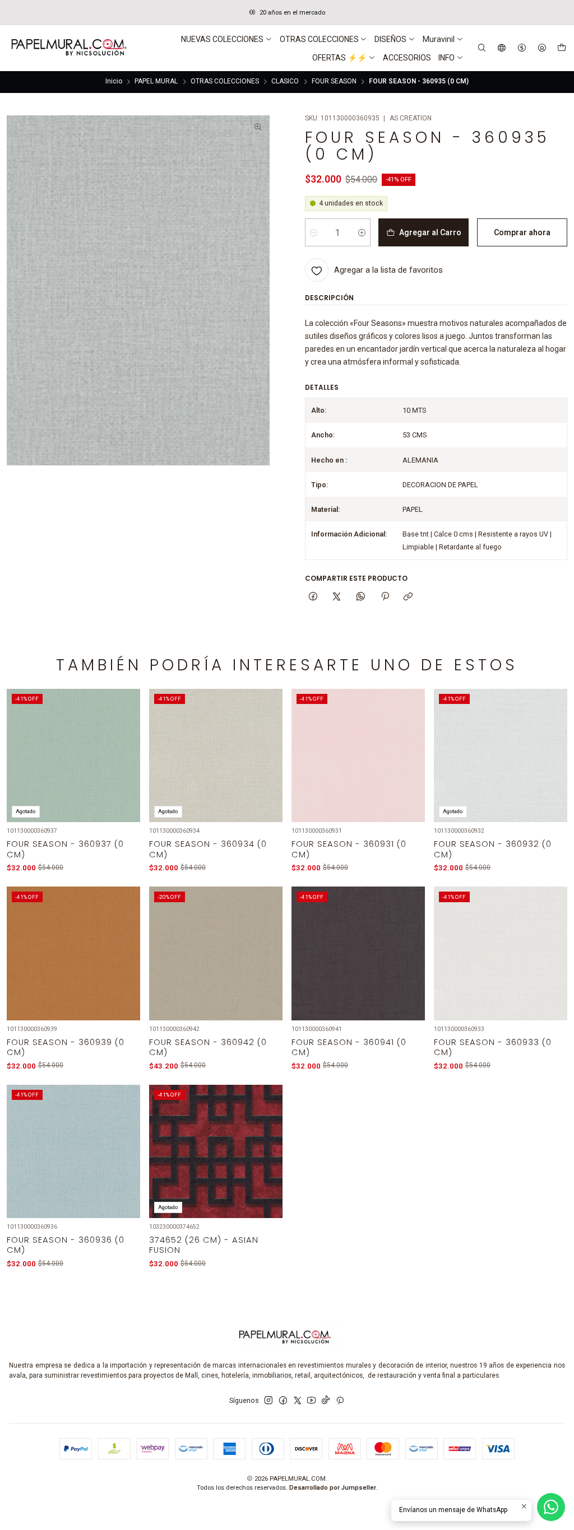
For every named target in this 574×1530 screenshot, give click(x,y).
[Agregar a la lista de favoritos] (125, 743)
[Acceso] (542, 47)
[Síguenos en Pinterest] (340, 1401)
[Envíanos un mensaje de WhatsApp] (551, 1507)
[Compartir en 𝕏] (336, 597)
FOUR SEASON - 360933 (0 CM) (493, 1047)
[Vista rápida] (125, 768)
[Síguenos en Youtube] (311, 1401)
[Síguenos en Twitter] (298, 1401)
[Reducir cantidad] (313, 232)
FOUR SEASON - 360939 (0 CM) (65, 1047)
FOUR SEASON (334, 81)
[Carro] (561, 48)
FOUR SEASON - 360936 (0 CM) (65, 1245)
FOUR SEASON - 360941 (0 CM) (348, 1047)
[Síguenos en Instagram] (268, 1401)
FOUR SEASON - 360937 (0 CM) (65, 849)
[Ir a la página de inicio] (67, 48)
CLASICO (285, 81)
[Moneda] (522, 47)
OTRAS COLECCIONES (225, 81)
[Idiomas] (502, 47)
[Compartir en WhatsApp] (361, 597)
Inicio (113, 81)
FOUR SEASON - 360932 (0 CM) (493, 849)
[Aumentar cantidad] (362, 232)
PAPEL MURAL (156, 81)
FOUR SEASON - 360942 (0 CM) (208, 1047)
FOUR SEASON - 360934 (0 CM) (208, 849)
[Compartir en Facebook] (313, 597)
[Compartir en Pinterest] (384, 597)
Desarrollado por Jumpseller (332, 1487)
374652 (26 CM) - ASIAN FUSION (203, 1245)
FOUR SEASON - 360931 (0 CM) (348, 849)
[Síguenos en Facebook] (283, 1401)
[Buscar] (482, 47)
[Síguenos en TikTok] (326, 1401)
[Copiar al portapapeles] (408, 597)
